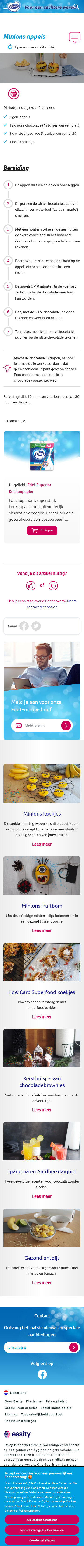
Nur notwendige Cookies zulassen (42, 1530)
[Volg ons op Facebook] (42, 1374)
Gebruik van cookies (21, 1408)
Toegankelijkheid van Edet (42, 1414)
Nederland (18, 1393)
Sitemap (11, 1414)
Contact (42, 1316)
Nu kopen (47, 530)
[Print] (13, 93)
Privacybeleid (56, 1401)
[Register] (73, 1347)
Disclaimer (34, 1401)
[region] (42, 1506)
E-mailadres (17, 1347)
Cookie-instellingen (20, 1421)
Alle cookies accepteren (42, 1520)
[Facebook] (24, 626)
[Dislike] (53, 585)
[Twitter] (36, 626)
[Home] (13, 6)
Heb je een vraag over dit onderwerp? (36, 601)
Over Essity (14, 1401)
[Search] (76, 6)
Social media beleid (56, 1408)
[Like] (30, 585)
